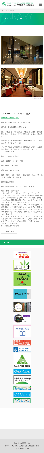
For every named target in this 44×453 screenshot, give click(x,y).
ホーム (4, 11)
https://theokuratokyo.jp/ (10, 118)
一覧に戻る (10, 231)
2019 (6, 242)
